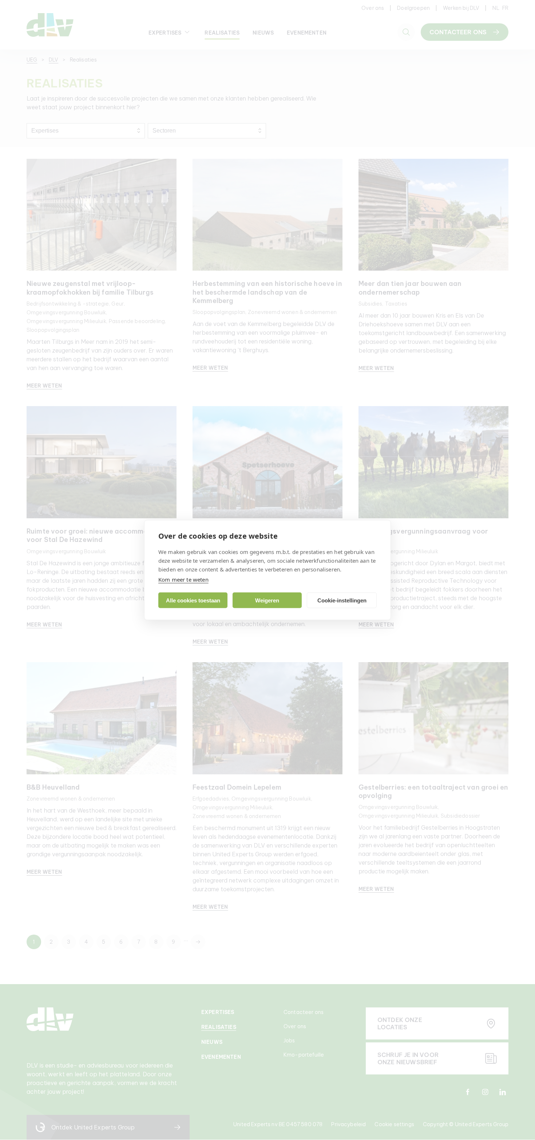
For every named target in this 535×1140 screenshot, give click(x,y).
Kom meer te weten (183, 579)
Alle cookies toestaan (193, 600)
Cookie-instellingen (341, 600)
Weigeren (267, 600)
